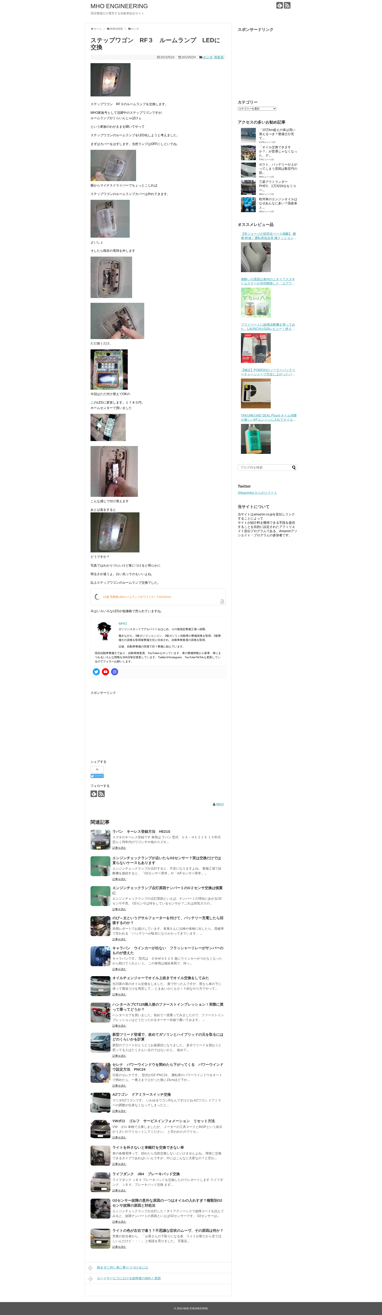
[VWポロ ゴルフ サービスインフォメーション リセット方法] (100, 1129)
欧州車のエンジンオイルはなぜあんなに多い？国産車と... (278, 203)
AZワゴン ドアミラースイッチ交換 (141, 1094)
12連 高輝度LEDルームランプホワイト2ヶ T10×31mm (137, 596)
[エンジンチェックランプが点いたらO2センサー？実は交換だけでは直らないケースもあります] (100, 866)
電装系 (219, 57)
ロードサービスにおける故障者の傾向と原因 (129, 1278)
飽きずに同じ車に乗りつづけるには (122, 1267)
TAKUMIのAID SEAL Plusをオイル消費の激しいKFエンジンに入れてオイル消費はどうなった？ (269, 418)
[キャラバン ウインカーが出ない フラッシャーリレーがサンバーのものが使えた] (100, 956)
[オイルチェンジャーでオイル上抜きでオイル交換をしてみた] (100, 986)
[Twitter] (96, 671)
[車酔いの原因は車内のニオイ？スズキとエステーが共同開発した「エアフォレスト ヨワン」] (256, 303)
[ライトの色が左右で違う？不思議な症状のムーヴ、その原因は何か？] (100, 1239)
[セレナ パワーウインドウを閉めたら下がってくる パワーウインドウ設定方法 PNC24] (100, 1073)
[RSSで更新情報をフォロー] (287, 5)
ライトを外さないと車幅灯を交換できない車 (148, 1147)
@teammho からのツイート (257, 492)
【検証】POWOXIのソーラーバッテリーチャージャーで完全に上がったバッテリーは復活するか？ (268, 372)
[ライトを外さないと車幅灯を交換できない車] (100, 1156)
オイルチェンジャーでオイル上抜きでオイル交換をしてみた (160, 978)
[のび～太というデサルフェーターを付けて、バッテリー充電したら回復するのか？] (100, 926)
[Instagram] (114, 671)
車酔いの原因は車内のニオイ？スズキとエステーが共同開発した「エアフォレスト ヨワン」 (268, 282)
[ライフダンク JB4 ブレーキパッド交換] (100, 1182)
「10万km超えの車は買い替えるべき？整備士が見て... (277, 134)
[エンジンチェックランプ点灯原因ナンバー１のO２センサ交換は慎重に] (100, 896)
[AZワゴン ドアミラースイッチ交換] (100, 1103)
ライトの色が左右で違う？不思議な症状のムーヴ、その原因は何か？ (167, 1231)
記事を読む (119, 847)
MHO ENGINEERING (119, 6)
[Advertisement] (124, 723)
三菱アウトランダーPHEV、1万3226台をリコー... (277, 186)
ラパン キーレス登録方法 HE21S (141, 832)
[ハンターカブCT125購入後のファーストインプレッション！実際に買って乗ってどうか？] (100, 1013)
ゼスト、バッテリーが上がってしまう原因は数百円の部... (278, 169)
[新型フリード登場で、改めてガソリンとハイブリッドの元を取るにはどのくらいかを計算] (100, 1043)
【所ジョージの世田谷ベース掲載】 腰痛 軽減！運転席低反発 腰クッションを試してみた (269, 236)
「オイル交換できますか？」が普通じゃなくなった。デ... (278, 151)
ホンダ (207, 57)
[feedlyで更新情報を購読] (279, 5)
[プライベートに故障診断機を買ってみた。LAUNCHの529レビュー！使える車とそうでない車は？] (256, 348)
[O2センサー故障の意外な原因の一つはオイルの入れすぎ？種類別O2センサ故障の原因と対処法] (100, 1209)
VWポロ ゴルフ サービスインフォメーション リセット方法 (163, 1121)
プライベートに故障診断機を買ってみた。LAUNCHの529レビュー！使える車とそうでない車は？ (268, 327)
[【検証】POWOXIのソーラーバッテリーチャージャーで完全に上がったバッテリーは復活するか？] (256, 393)
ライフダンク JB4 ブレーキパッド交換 (146, 1174)
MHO (220, 804)
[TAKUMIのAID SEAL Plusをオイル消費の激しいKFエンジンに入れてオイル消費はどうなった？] (256, 439)
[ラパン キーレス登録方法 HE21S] (100, 840)
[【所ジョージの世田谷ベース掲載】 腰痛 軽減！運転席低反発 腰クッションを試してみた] (256, 257)
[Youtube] (105, 671)
